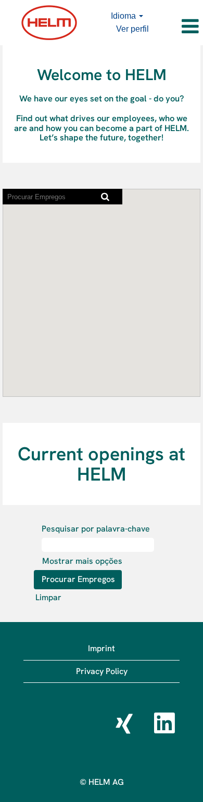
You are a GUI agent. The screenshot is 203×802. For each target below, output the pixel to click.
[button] (179, 26)
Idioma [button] (124, 15)
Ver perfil (132, 28)
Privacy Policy (102, 671)
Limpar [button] (48, 597)
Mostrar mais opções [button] (82, 560)
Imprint (101, 648)
